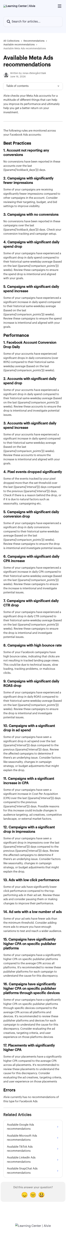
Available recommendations (19, 45)
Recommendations (34, 41)
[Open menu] (60, 6)
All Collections (11, 41)
